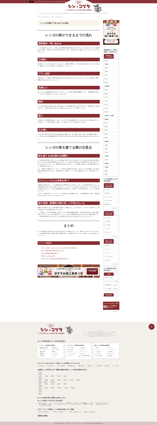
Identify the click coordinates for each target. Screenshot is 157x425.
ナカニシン (82, 353)
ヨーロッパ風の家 (61, 365)
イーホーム (70, 355)
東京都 (106, 108)
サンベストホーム (109, 197)
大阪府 (106, 145)
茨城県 (106, 89)
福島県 (106, 82)
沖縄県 (106, 174)
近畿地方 (40, 386)
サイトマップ (116, 311)
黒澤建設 (42, 353)
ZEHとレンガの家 (109, 277)
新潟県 (106, 123)
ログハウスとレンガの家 (60, 404)
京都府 (106, 148)
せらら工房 (107, 260)
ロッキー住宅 (108, 217)
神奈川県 (107, 112)
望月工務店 (42, 355)
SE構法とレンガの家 (100, 404)
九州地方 (40, 389)
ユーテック (107, 252)
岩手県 (106, 78)
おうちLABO (107, 224)
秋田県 (106, 75)
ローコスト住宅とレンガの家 (45, 405)
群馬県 (106, 93)
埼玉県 (106, 104)
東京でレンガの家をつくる (59, 411)
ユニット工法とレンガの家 (75, 404)
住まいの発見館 (98, 355)
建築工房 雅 (107, 204)
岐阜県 (106, 134)
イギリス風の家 (98, 365)
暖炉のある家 (81, 365)
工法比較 (109, 274)
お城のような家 (50, 365)
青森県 (106, 67)
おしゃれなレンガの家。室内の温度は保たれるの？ (55, 258)
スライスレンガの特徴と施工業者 (109, 213)
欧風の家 (90, 365)
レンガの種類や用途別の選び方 (50, 253)
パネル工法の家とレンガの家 (45, 404)
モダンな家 (41, 365)
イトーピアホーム (109, 256)
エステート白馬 (108, 200)
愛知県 (106, 137)
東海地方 (53, 382)
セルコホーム (108, 232)
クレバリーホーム (71, 353)
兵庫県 (106, 152)
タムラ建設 (107, 221)
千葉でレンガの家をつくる (75, 411)
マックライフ (108, 228)
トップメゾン (83, 351)
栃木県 (106, 97)
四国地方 (73, 387)
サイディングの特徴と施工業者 (108, 185)
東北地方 (40, 374)
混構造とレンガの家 (88, 404)
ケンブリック (108, 249)
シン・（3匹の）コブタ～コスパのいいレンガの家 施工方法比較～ (51, 1)
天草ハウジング (111, 353)
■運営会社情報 (42, 416)
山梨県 (106, 130)
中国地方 (59, 387)
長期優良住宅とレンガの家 (111, 284)
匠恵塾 (53, 351)
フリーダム (107, 189)
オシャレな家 (115, 365)
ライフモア (97, 353)
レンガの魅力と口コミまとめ (59, 363)
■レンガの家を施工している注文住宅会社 (51, 341)
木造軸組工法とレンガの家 (72, 403)
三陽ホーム (107, 245)
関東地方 (40, 378)
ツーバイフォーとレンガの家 (111, 281)
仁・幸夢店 (110, 351)
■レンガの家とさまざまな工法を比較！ (51, 400)
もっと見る (114, 208)
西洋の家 (107, 365)
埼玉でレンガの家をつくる (44, 411)
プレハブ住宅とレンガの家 (111, 288)
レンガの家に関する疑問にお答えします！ (53, 250)
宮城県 (106, 71)
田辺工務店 (107, 193)
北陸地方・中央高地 (43, 382)
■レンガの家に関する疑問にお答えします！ (52, 398)
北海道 (106, 60)
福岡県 (106, 170)
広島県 (106, 159)
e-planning (110, 355)
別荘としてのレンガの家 (48, 256)
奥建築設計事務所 (44, 347)
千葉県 (106, 101)
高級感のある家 (71, 365)
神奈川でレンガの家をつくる (90, 411)
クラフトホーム (55, 353)
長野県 (106, 126)
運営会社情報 (109, 294)
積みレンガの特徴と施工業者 (108, 241)
